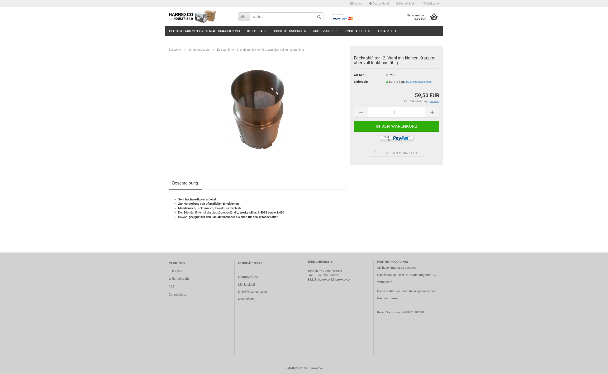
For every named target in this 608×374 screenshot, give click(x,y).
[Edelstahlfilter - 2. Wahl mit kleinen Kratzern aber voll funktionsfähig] (258, 109)
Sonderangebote (357, 31)
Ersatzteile (387, 31)
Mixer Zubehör (325, 31)
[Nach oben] (595, 367)
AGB (172, 286)
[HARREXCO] (200, 16)
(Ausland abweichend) (419, 81)
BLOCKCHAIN (256, 31)
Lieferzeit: (361, 81)
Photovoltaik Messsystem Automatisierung (204, 31)
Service (357, 3)
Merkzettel (432, 3)
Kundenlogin (407, 3)
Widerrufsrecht (179, 278)
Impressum (176, 270)
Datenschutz (177, 294)
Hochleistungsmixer (289, 31)
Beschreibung (185, 182)
